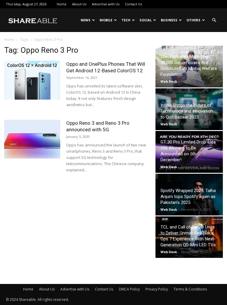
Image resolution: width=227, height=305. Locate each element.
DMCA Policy (129, 289)
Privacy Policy (156, 289)
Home (62, 4)
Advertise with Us (105, 4)
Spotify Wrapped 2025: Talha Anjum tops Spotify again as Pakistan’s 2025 (188, 196)
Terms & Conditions (190, 289)
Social (146, 20)
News (85, 20)
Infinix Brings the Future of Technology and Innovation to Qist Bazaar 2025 (186, 111)
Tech (125, 20)
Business (169, 20)
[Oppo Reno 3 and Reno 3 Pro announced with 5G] (32, 139)
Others (193, 20)
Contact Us (133, 4)
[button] (214, 20)
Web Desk (168, 81)
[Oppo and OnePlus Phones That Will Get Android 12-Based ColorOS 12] (32, 80)
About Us (79, 4)
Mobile (106, 20)
